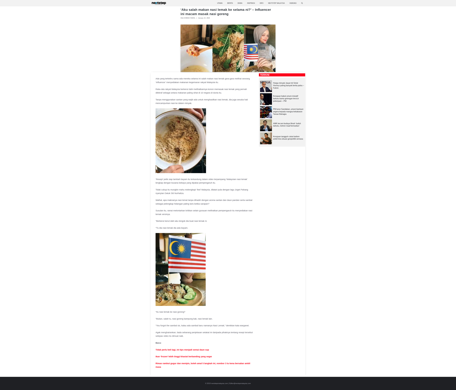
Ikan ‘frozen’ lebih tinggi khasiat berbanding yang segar (184, 356)
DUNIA (240, 3)
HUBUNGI (293, 3)
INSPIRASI (251, 3)
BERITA (230, 3)
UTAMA (220, 3)
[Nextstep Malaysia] (159, 3)
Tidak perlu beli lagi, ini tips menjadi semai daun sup (182, 350)
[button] (302, 3)
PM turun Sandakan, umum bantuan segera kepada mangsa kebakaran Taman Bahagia (288, 111)
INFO (261, 3)
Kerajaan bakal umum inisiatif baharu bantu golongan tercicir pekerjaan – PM (286, 98)
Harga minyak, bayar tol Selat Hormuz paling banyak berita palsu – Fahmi (288, 85)
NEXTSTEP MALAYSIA (276, 3)
